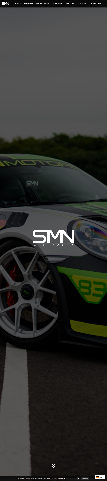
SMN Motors (57, 3)
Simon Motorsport (42, 3)
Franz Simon (28, 3)
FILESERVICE (92, 3)
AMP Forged (70, 3)
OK (78, 478)
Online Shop (81, 3)
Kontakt (101, 3)
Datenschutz (85, 478)
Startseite (17, 3)
